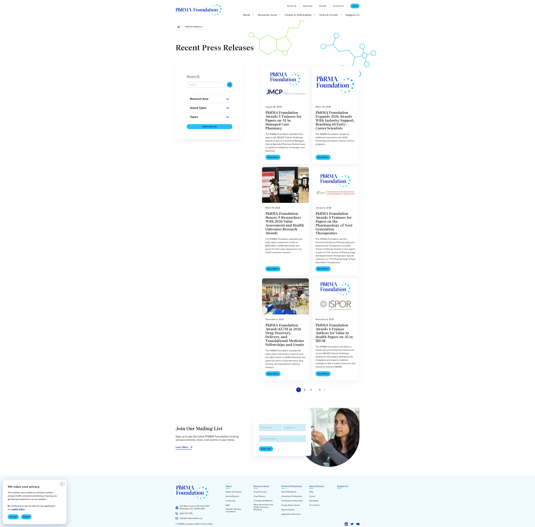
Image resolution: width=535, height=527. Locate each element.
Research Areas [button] (267, 15)
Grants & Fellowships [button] (298, 15)
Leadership (230, 501)
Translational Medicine (263, 501)
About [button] (246, 15)
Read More (273, 157)
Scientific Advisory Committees (233, 510)
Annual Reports (232, 496)
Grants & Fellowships (291, 486)
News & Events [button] (328, 15)
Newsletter (314, 501)
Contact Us (338, 6)
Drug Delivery (260, 496)
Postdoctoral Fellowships (292, 501)
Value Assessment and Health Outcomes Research (263, 507)
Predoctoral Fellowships (291, 496)
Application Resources (291, 514)
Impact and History (234, 492)
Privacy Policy (207, 524)
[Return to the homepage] (199, 10)
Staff (227, 505)
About (229, 486)
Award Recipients (288, 492)
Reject (26, 516)
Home (179, 27)
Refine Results (209, 126)
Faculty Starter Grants (290, 505)
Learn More (182, 447)
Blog (311, 492)
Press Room (314, 505)
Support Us (352, 15)
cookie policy (18, 509)
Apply (354, 6)
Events (312, 496)
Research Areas (261, 486)
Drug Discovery (260, 492)
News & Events (316, 486)
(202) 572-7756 (186, 513)
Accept (13, 516)
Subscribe (308, 6)
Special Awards (288, 509)
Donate (322, 6)
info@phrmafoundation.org (191, 518)
